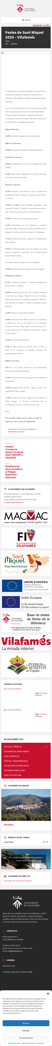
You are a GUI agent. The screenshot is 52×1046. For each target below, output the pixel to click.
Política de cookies (14, 1043)
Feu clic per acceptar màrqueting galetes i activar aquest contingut (26, 859)
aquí (30, 972)
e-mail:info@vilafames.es (14, 502)
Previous (9, 443)
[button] (48, 993)
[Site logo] (26, 12)
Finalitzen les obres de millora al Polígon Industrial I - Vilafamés (14, 472)
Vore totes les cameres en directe (17, 881)
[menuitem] (26, 746)
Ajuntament (12, 431)
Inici (6, 44)
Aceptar (26, 1023)
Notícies (14, 44)
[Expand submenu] (46, 747)
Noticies (21, 431)
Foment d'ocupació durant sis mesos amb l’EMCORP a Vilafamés (14, 452)
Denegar (26, 1030)
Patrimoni (8, 824)
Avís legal (40, 1043)
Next (7, 463)
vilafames (31, 429)
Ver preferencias (26, 1038)
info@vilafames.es (15, 951)
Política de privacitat (29, 1043)
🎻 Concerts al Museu (12, 689)
